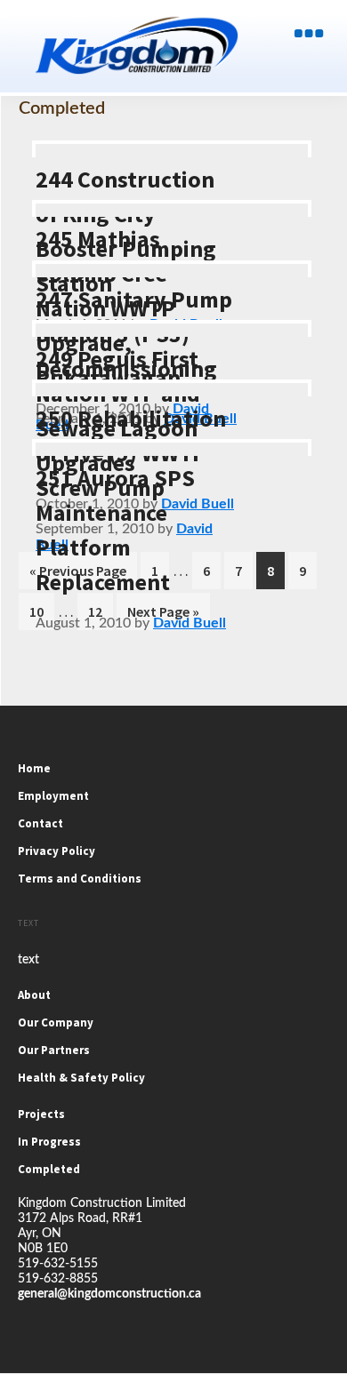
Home (34, 768)
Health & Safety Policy (81, 1077)
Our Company (55, 1022)
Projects (41, 1114)
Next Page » (162, 616)
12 (100, 611)
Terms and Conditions (79, 878)
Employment (53, 795)
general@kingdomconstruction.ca (109, 1294)
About (34, 995)
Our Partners (54, 1050)
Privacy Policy (56, 851)
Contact (40, 823)
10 (41, 611)
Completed (49, 1169)
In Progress (49, 1141)
